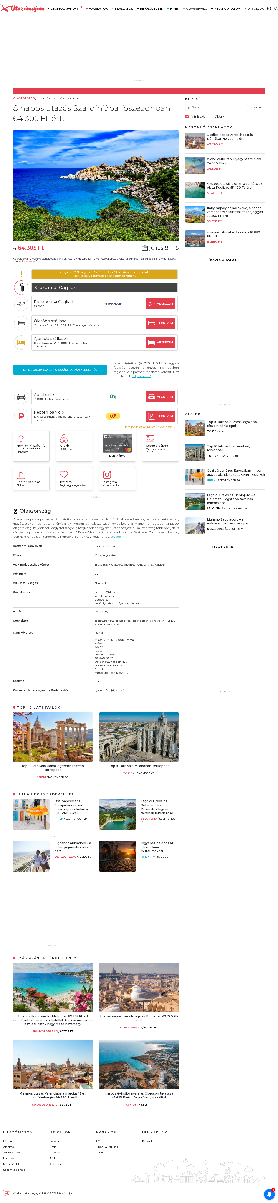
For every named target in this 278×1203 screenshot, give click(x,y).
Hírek (174, 8)
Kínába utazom (227, 8)
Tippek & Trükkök (107, 1146)
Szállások (124, 8)
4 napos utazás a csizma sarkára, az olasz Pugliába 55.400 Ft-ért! (234, 186)
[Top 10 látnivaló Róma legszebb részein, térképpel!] (53, 760)
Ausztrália (56, 1164)
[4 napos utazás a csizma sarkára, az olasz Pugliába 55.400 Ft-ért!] (195, 197)
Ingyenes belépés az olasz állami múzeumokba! (157, 847)
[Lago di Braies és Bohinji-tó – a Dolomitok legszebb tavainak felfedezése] (117, 828)
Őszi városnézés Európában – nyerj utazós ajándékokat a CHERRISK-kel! (71, 807)
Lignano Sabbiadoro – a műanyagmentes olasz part (73, 847)
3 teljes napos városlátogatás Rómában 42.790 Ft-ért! (138, 1018)
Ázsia (53, 1146)
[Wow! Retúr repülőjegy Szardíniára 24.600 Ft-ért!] (195, 173)
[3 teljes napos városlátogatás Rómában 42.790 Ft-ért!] (139, 1011)
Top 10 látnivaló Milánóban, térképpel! (139, 766)
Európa (54, 1141)
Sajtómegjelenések (14, 1169)
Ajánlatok (98, 8)
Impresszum (11, 1158)
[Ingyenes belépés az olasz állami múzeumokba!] (117, 870)
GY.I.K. (100, 1141)
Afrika (53, 1158)
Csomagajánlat (66, 8)
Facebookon (29, 261)
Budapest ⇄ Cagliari (53, 302)
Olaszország (66, 856)
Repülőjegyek (151, 8)
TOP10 (42, 777)
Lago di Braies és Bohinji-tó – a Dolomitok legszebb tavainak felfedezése (157, 807)
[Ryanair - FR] (113, 308)
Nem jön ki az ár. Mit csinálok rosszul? (149, 427)
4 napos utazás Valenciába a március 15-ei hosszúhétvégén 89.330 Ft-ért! (53, 1095)
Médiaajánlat (11, 1164)
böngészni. (129, 275)
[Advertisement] (139, 51)
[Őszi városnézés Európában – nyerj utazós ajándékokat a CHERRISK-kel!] (31, 828)
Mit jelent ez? (141, 376)
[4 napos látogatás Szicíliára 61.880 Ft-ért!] (195, 246)
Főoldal (7, 1141)
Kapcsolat (148, 1141)
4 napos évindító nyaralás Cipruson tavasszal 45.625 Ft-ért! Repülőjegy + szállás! (139, 1095)
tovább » (117, 536)
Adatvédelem (11, 1152)
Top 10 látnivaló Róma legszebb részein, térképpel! (52, 768)
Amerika (55, 1152)
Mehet (257, 107)
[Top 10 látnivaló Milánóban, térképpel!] (139, 760)
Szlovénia (149, 818)
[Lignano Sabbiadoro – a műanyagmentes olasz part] (31, 870)
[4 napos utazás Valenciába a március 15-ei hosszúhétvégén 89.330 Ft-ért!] (53, 1088)
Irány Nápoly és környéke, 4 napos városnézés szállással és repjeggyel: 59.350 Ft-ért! (235, 212)
